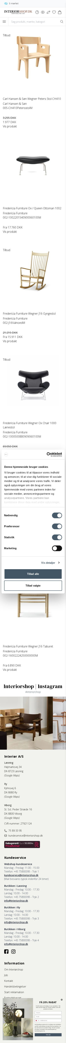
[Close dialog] (62, 1000)
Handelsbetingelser (15, 986)
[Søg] (62, 21)
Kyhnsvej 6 (10, 788)
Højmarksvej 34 (13, 767)
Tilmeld (48, 1035)
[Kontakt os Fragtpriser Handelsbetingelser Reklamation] (37, 12)
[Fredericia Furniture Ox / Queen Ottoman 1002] (33, 173)
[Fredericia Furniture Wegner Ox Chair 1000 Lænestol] (33, 388)
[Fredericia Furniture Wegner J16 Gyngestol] (33, 278)
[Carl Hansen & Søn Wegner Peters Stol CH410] (33, 63)
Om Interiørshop (13, 969)
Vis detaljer (48, 562)
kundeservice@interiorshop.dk (21, 875)
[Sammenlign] (48, 12)
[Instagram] (13, 951)
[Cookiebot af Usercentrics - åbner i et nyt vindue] (47, 454)
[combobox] (37, 1020)
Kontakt (8, 980)
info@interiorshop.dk (16, 900)
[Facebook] (6, 951)
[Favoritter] (54, 12)
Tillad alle (33, 573)
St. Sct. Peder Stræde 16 (18, 809)
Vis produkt (10, 126)
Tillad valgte (33, 585)
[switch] (57, 526)
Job (6, 975)
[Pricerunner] (22, 844)
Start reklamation (14, 992)
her (44, 1031)
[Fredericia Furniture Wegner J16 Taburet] (33, 611)
